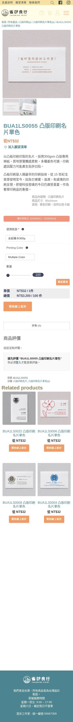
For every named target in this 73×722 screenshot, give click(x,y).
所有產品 (12, 22)
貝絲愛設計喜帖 (36, 719)
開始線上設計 (19, 448)
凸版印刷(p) (25, 22)
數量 (9, 266)
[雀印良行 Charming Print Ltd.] (14, 12)
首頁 (4, 22)
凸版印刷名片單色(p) (44, 22)
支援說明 (7, 2)
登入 (18, 362)
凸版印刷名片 (20, 381)
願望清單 (21, 2)
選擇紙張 (12, 229)
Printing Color (15, 247)
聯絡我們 (34, 2)
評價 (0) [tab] (36, 325)
